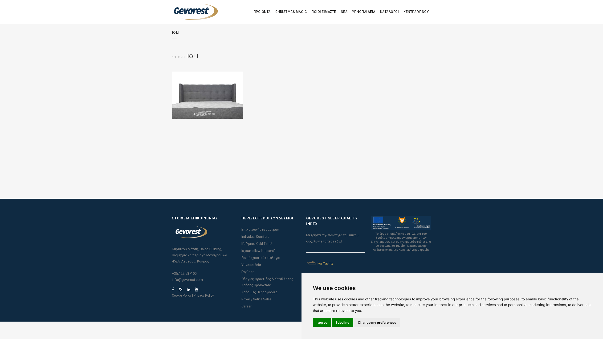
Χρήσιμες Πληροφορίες (259, 292)
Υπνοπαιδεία (251, 265)
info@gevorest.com (187, 280)
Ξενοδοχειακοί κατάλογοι (260, 258)
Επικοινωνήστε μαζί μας (260, 229)
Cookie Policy (181, 295)
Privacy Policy (204, 295)
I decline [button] (342, 322)
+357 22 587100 (184, 273)
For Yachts (325, 263)
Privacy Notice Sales (256, 299)
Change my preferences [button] (377, 322)
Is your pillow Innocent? (258, 251)
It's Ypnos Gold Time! (256, 244)
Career (246, 306)
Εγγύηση (247, 272)
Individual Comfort (255, 236)
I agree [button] (322, 322)
